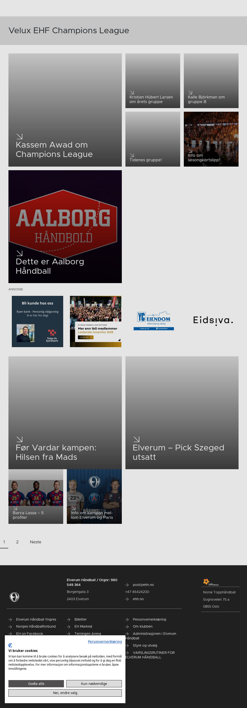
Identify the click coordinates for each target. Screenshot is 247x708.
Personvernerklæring (105, 641)
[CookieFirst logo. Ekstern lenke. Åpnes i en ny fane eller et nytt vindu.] (10, 645)
